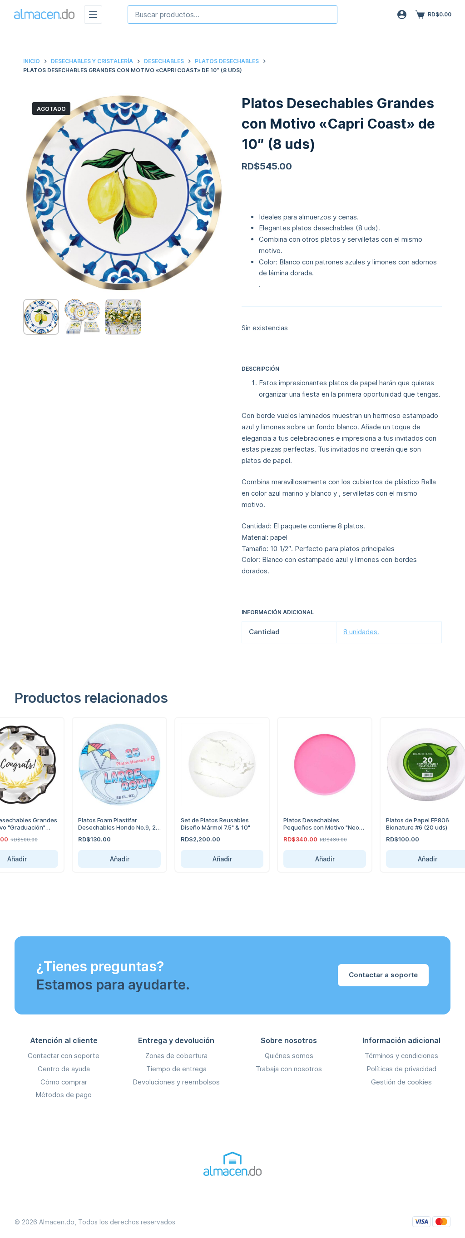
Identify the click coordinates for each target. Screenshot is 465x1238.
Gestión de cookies (401, 1082)
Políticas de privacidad (401, 1068)
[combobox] (232, 14)
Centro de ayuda (64, 1068)
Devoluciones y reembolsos (176, 1082)
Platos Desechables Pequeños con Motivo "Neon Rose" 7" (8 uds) (316, 827)
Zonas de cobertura (176, 1055)
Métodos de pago (63, 1094)
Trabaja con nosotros (289, 1068)
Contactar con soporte (63, 1055)
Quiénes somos (289, 1055)
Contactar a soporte (383, 974)
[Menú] (93, 14)
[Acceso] (401, 14)
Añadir (112, 859)
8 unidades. (361, 631)
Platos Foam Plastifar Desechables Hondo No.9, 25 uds (111, 827)
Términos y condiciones (401, 1055)
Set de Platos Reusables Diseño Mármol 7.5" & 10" (208, 823)
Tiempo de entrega (176, 1068)
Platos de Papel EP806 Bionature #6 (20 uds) (410, 823)
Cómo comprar (63, 1082)
